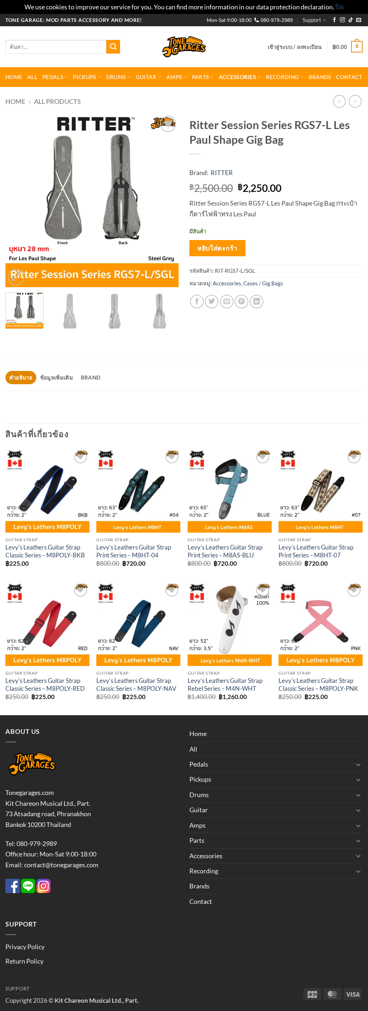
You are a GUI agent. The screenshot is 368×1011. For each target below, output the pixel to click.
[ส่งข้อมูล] (113, 47)
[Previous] (18, 200)
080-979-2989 (276, 20)
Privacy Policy (25, 947)
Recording (282, 77)
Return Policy (24, 961)
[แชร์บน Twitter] (211, 301)
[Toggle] (358, 764)
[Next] (166, 200)
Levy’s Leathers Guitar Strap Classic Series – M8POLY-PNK (318, 684)
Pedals (52, 77)
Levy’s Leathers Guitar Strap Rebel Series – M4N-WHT (225, 684)
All (32, 77)
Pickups (84, 77)
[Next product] (339, 101)
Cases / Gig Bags (263, 283)
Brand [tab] (90, 377)
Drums (116, 77)
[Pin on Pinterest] (241, 301)
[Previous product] (355, 101)
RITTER (222, 172)
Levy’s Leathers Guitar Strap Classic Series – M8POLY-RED (45, 684)
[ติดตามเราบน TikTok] (350, 20)
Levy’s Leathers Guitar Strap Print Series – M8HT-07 (316, 551)
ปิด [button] (339, 7)
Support (312, 20)
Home (13, 77)
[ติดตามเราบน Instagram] (342, 20)
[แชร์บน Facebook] (197, 301)
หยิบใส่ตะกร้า (217, 248)
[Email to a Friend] (227, 301)
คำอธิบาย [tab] (20, 377)
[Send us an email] (358, 20)
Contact (349, 77)
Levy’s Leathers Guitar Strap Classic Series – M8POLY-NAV (136, 684)
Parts (200, 77)
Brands (320, 77)
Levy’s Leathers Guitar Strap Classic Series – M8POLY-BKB (45, 551)
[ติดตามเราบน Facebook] (334, 20)
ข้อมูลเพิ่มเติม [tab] (56, 377)
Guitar (146, 77)
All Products (57, 101)
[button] (295, 46)
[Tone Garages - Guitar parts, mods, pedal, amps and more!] (184, 47)
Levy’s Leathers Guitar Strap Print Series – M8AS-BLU (225, 551)
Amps (174, 77)
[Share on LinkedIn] (256, 301)
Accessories (237, 77)
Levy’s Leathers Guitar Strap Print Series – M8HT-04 (133, 551)
